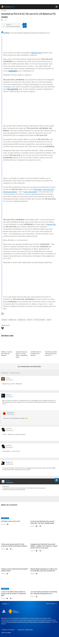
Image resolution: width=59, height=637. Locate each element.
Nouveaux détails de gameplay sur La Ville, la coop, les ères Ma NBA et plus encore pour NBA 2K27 (43, 570)
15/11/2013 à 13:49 (9, 447)
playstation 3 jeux (12, 319)
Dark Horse (38, 189)
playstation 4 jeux (22, 319)
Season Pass (51, 224)
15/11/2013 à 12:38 (9, 396)
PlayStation (9, 7)
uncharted (49, 319)
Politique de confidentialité (25, 629)
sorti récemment (30, 192)
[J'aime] (7, 524)
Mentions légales (6, 632)
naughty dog (4, 319)
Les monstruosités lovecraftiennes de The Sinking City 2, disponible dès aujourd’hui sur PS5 (43, 592)
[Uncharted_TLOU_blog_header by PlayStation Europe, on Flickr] (15, 48)
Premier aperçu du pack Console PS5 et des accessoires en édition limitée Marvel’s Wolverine (14, 545)
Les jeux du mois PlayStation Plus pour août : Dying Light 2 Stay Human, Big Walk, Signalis (42, 522)
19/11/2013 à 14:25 (9, 482)
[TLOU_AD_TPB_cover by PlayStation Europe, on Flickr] (15, 215)
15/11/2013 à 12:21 (9, 379)
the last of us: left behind (39, 319)
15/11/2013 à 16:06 (9, 464)
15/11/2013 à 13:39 (10, 414)
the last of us (30, 319)
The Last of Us (12, 89)
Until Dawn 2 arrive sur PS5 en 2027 (10, 521)
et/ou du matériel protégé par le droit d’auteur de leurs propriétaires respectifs (28, 622)
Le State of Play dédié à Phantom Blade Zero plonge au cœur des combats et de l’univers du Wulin (13, 593)
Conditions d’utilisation (8, 629)
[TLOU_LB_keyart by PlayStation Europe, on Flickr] (15, 174)
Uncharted (12, 71)
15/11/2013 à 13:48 (9, 430)
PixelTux (8, 24)
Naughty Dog (36, 52)
